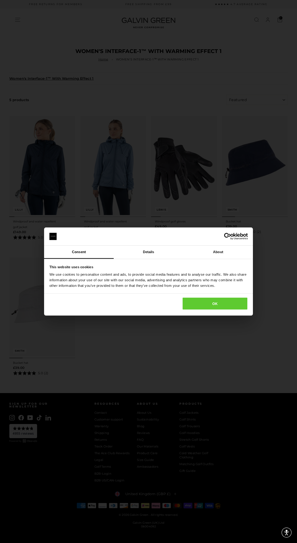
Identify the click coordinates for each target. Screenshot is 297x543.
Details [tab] (148, 252)
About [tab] (218, 252)
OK (215, 304)
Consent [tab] (79, 252)
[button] (286, 532)
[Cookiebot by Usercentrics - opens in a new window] (227, 236)
